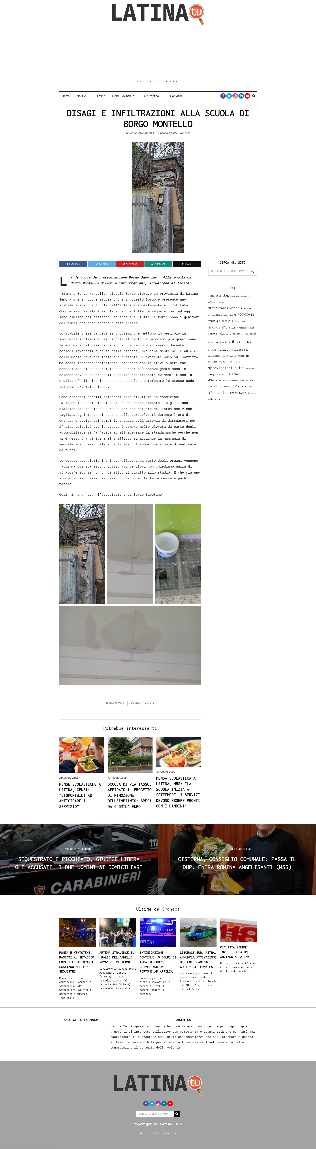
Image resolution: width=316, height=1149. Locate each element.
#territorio (238, 392)
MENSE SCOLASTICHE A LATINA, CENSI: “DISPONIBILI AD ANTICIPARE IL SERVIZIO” (80, 795)
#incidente (249, 334)
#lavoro (212, 350)
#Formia (228, 327)
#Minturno (231, 356)
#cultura (214, 320)
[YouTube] (247, 96)
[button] (252, 271)
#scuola (149, 703)
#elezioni (238, 321)
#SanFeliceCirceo (235, 381)
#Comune (247, 308)
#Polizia (212, 362)
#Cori (233, 315)
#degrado (134, 703)
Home (66, 96)
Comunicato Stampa (141, 132)
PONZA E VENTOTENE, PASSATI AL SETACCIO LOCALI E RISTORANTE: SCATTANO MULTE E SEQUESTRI (77, 962)
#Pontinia (224, 362)
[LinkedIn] (241, 96)
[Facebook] (223, 96)
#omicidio (243, 355)
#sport (249, 386)
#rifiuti (235, 374)
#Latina (241, 341)
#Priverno (235, 362)
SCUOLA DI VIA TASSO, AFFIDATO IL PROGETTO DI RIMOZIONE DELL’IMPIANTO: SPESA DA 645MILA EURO (130, 795)
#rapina (250, 368)
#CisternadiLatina (223, 308)
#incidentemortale (219, 342)
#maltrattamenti (216, 356)
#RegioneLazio (217, 374)
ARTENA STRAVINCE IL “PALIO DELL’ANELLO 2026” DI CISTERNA (116, 957)
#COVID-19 (246, 314)
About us (170, 1133)
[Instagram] (235, 96)
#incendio (236, 334)
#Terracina (218, 393)
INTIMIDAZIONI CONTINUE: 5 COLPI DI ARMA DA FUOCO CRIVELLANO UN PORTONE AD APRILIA (158, 962)
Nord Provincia (122, 96)
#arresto (245, 296)
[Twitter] (229, 96)
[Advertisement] (158, 52)
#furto (212, 333)
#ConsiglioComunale (218, 315)
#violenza (214, 399)
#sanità (250, 380)
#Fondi (214, 327)
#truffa (251, 393)
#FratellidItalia (245, 328)
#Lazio (223, 349)
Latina (101, 96)
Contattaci (176, 96)
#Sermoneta (226, 386)
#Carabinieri (217, 302)
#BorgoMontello (115, 703)
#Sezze (239, 386)
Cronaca (185, 132)
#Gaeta (224, 333)
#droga (226, 320)
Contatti (155, 1133)
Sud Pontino (151, 96)
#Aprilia (231, 295)
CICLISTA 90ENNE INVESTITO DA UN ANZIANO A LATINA (234, 951)
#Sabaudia (216, 380)
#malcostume (239, 349)
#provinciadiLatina (226, 368)
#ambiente (214, 295)
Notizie (81, 96)
